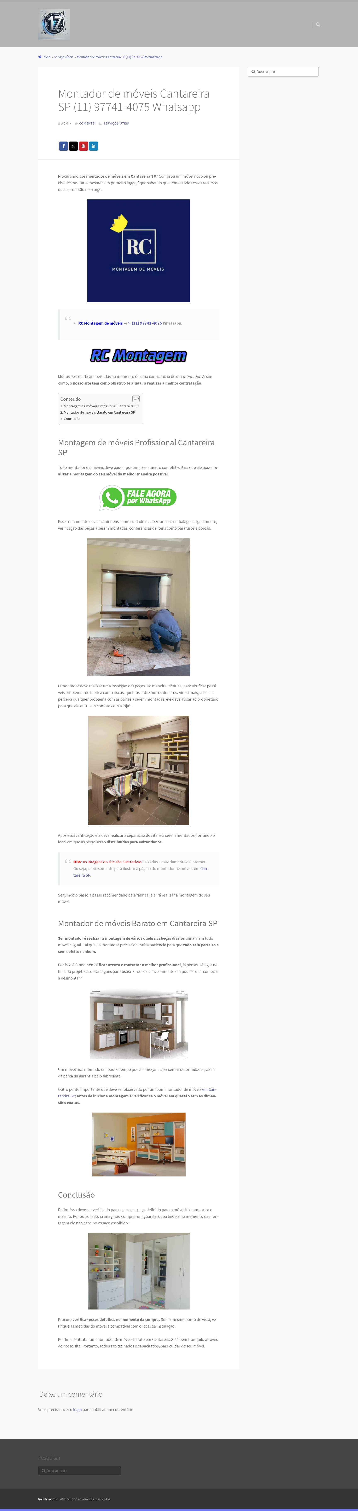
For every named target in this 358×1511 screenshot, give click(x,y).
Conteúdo (70, 399)
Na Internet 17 (48, 1499)
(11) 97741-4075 (147, 323)
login (77, 1409)
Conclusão (72, 418)
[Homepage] (54, 24)
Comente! (87, 123)
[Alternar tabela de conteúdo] (134, 398)
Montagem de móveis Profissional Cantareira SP (101, 406)
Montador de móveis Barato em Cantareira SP (99, 412)
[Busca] (314, 19)
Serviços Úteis (116, 123)
